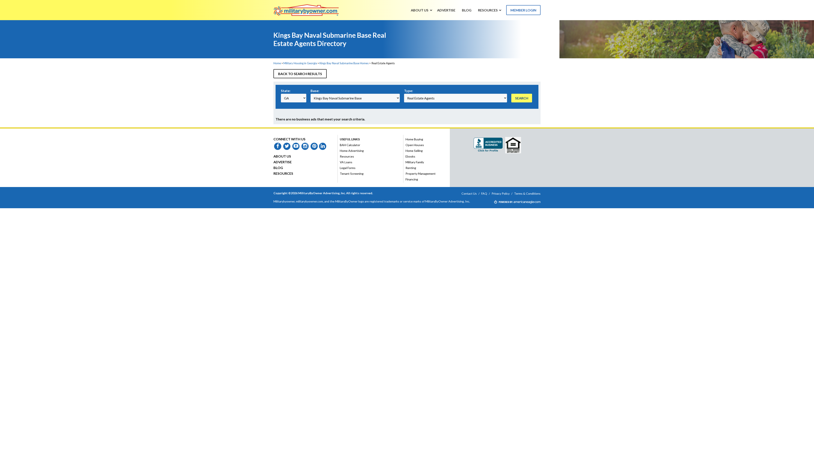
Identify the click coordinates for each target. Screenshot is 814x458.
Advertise (282, 162)
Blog (278, 168)
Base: (315, 91)
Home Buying (414, 139)
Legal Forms (347, 168)
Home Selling (414, 150)
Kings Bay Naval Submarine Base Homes (344, 63)
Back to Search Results (300, 74)
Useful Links (350, 139)
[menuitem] (420, 10)
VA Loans (346, 162)
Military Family (415, 162)
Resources (283, 173)
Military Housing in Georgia (300, 63)
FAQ (484, 193)
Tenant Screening (352, 173)
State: (285, 91)
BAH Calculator (350, 145)
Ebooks (410, 156)
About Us (282, 156)
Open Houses (415, 145)
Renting (411, 168)
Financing (412, 179)
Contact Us (469, 193)
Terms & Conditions (527, 193)
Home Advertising (352, 150)
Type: (408, 91)
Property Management (421, 173)
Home (277, 63)
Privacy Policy (501, 193)
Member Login (523, 10)
